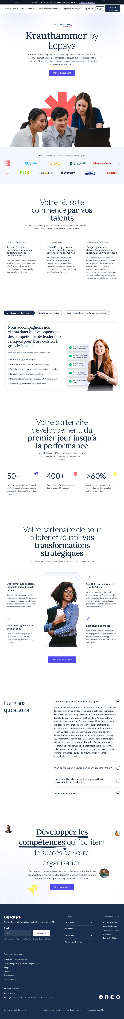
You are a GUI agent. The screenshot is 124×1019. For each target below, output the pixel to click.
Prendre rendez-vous (113, 8)
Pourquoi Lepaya (110, 926)
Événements (9, 975)
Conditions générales (74, 1010)
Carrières (107, 934)
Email (7, 928)
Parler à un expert (62, 887)
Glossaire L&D (10, 979)
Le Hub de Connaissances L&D (16, 959)
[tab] (49, 313)
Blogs (6, 967)
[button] (28, 8)
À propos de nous (110, 922)
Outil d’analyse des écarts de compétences (21, 963)
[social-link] (101, 997)
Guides (7, 971)
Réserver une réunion (62, 659)
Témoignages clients (111, 930)
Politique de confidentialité (95, 1010)
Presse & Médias (110, 938)
